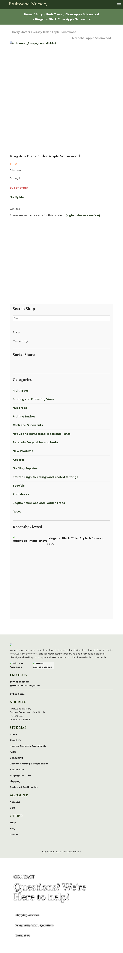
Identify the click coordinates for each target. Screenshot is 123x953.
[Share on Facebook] (14, 364)
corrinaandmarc (25, 683)
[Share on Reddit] (29, 364)
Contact (15, 834)
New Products (23, 451)
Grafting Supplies (25, 468)
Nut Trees (20, 407)
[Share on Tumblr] (40, 364)
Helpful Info (17, 769)
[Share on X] (18, 364)
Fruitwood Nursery (28, 4)
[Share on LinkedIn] (22, 364)
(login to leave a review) (83, 215)
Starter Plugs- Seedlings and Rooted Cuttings (45, 477)
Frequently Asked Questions (34, 925)
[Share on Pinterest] (25, 364)
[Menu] (119, 5)
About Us (15, 740)
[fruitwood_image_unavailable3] (61, 90)
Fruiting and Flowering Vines (33, 399)
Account (15, 801)
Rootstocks (21, 494)
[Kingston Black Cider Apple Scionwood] (30, 549)
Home (13, 734)
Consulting (16, 757)
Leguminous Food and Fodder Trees (39, 503)
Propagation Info (20, 775)
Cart (12, 807)
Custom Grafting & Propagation (29, 763)
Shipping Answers (27, 915)
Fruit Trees (20, 390)
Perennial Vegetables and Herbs (35, 442)
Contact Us (22, 935)
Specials (19, 485)
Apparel (18, 459)
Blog (12, 828)
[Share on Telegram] (36, 364)
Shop (13, 822)
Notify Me (17, 197)
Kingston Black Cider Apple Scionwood (76, 538)
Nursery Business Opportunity (28, 746)
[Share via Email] (43, 364)
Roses (17, 511)
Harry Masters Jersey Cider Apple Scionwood (44, 32)
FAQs (13, 751)
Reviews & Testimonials (24, 787)
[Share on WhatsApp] (32, 364)
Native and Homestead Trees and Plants (41, 434)
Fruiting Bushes (24, 416)
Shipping (15, 781)
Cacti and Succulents (28, 425)
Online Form (17, 693)
